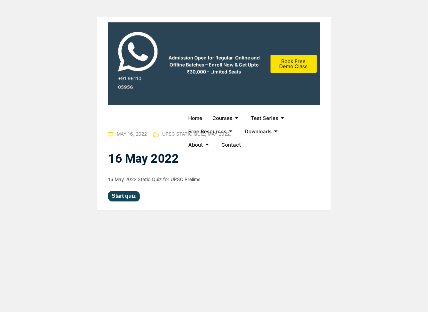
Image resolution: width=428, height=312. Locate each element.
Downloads (258, 131)
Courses (222, 118)
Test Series (264, 118)
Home (195, 118)
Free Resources (207, 131)
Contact (231, 145)
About (195, 145)
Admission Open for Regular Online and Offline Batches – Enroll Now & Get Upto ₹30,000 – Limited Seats (214, 64)
